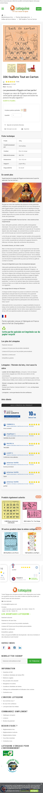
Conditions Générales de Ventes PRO (13, 675)
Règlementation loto (9, 729)
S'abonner (36, 661)
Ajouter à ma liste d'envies (15, 125)
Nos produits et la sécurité (10, 681)
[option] (11, 512)
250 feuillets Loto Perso (11, 553)
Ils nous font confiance (9, 703)
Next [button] (40, 496)
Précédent (3, 68)
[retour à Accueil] (2, 15)
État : (4, 87)
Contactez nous (7, 692)
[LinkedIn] (20, 648)
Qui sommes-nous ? (9, 701)
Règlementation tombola (10, 732)
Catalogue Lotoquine (9, 715)
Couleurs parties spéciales (12, 110)
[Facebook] (4, 648)
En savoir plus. (24, 791)
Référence (6, 84)
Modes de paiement (9, 721)
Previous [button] (36, 496)
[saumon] (25, 110)
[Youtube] (9, 648)
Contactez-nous (7, 741)
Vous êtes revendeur (9, 738)
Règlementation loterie (9, 735)
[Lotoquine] (19, 9)
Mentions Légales (8, 678)
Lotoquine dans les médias (11, 706)
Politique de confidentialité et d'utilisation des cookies (18, 689)
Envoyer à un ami (12, 129)
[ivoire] (22, 110)
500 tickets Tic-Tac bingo (32, 521)
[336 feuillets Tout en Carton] (11, 68)
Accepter (34, 791)
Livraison (5, 718)
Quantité (7, 115)
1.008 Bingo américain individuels (11, 522)
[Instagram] (14, 648)
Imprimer (26, 129)
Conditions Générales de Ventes (12, 686)
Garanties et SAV (8, 672)
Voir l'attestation (12, 416)
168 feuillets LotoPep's (32, 553)
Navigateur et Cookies (9, 683)
